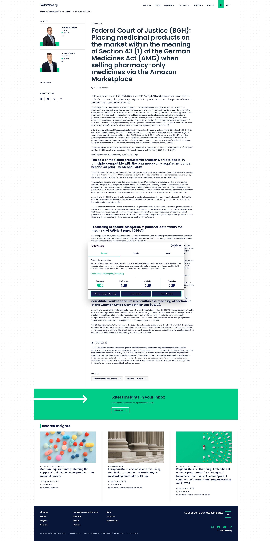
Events (76, 520)
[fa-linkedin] (217, 527)
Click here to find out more (68, 463)
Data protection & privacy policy (53, 533)
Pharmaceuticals (135, 379)
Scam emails (133, 533)
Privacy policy (108, 274)
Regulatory (119, 274)
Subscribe (136, 404)
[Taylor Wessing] (49, 5)
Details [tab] (136, 253)
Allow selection (136, 294)
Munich (66, 33)
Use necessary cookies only (105, 294)
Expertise (168, 5)
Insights (197, 5)
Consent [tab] (104, 253)
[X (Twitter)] (54, 99)
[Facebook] (48, 99)
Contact (43, 525)
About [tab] (168, 253)
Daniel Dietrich (135, 488)
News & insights (55, 11)
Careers (210, 5)
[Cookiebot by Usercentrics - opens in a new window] (172, 246)
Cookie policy (96, 274)
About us (147, 5)
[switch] (124, 285)
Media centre (112, 520)
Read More (61, 37)
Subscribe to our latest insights (203, 513)
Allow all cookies (166, 294)
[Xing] (61, 99)
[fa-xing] (229, 527)
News (109, 512)
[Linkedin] (41, 99)
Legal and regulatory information (97, 533)
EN (227, 5)
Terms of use (119, 533)
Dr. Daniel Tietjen (118, 488)
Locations (183, 5)
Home (42, 11)
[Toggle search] (221, 5)
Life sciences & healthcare (105, 379)
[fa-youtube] (223, 527)
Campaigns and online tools (85, 512)
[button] (221, 5)
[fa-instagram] (211, 527)
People (158, 5)
